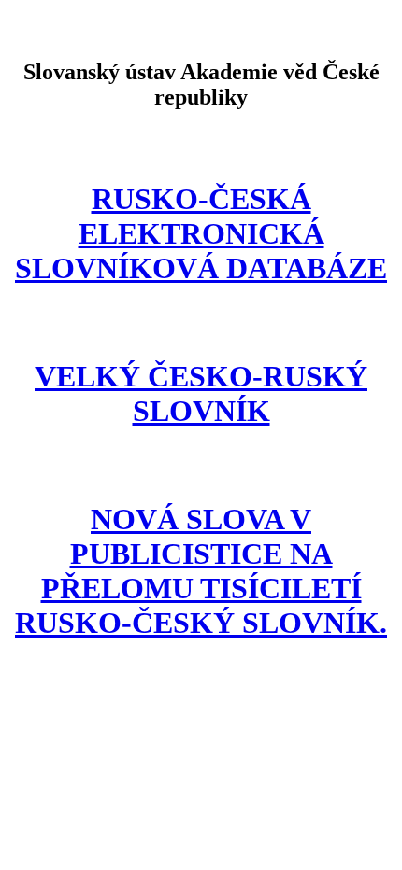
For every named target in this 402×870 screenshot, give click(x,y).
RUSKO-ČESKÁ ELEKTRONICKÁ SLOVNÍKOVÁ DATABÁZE (201, 233)
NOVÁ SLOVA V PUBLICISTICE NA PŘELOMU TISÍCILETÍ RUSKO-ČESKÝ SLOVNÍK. (201, 570)
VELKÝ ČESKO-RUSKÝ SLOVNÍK (201, 393)
